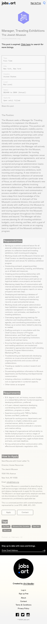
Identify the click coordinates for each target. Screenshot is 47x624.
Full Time (6, 526)
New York (36, 526)
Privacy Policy (23, 608)
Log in (23, 590)
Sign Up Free (36, 3)
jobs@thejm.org (13, 482)
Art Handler (28, 584)
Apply (8, 512)
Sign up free (23, 594)
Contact (25, 512)
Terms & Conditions (23, 605)
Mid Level (7, 530)
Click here (25, 44)
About (23, 598)
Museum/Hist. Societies (21, 526)
